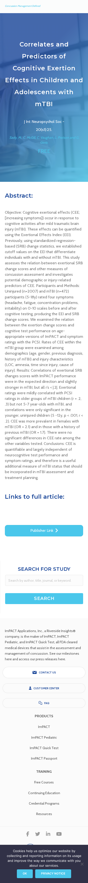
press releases (46, 659)
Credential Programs (44, 803)
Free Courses (44, 782)
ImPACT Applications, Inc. (24, 631)
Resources (44, 814)
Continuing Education (44, 793)
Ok (25, 873)
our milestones (67, 653)
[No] (81, 864)
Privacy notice (53, 873)
